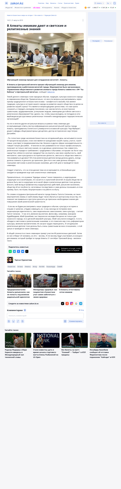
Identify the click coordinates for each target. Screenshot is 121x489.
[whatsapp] (10, 251)
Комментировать (75, 321)
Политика (41, 3)
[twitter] (27, 251)
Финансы (53, 3)
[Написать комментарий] (45, 315)
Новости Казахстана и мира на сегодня (20, 15)
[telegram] (14, 251)
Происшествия (69, 3)
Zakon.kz (50, 92)
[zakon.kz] (16, 3)
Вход (82, 310)
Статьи (60, 3)
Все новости (39, 15)
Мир (47, 3)
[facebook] (18, 251)
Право (77, 3)
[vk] (22, 251)
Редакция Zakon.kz (51, 15)
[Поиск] (114, 3)
